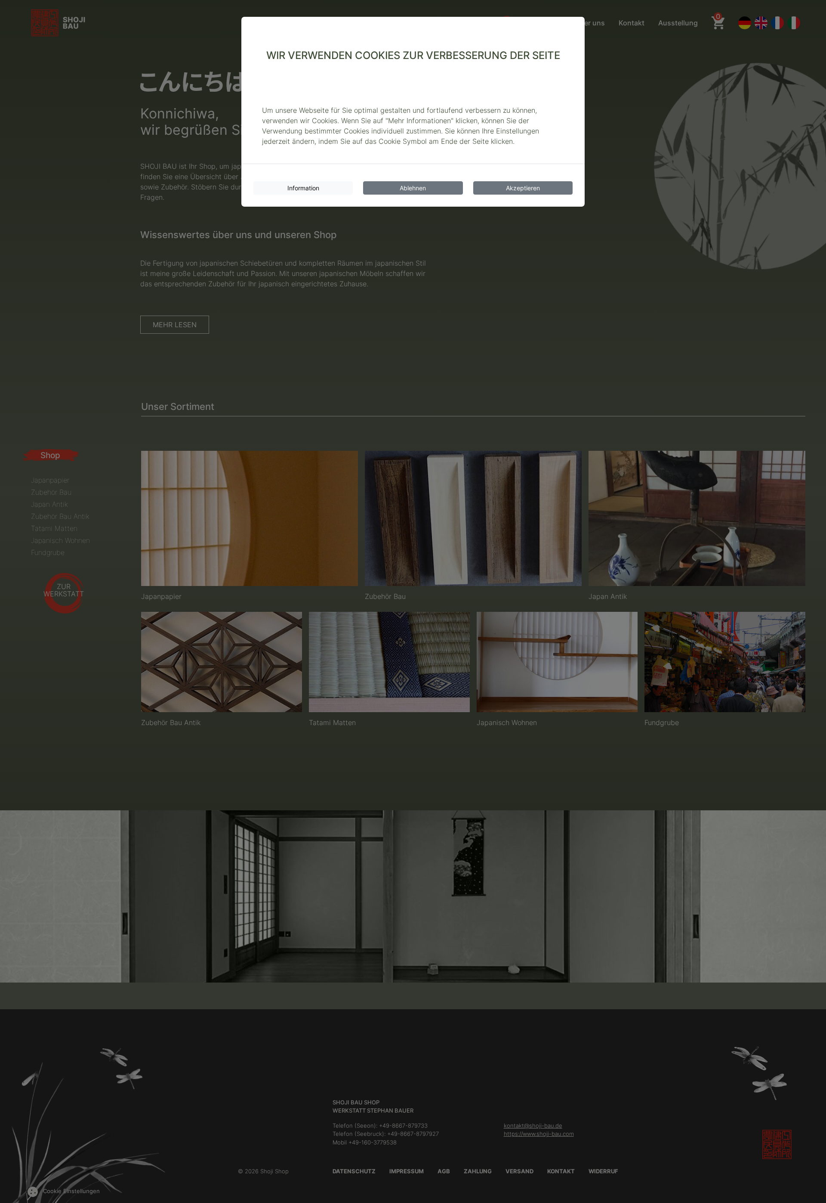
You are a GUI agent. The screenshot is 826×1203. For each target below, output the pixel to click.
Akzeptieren (523, 188)
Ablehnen (413, 188)
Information (303, 188)
